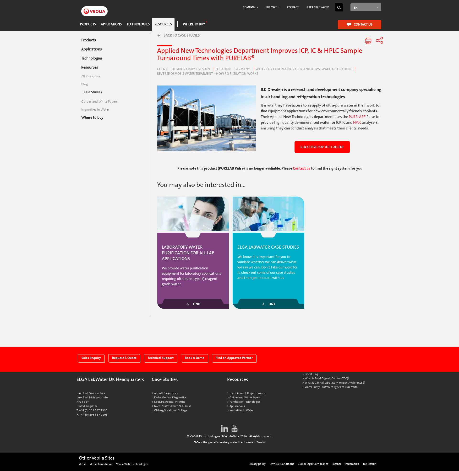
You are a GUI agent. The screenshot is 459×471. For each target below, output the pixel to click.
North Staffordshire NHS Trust (172, 406)
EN (355, 8)
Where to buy (194, 24)
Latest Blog (311, 374)
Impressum (369, 464)
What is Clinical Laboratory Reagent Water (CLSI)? (335, 383)
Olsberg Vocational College (170, 410)
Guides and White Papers (99, 101)
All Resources (90, 76)
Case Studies (93, 92)
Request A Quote (124, 358)
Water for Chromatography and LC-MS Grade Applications (304, 69)
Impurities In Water (95, 109)
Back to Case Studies (182, 35)
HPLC (357, 122)
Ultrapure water (317, 7)
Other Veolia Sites (97, 458)
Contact (293, 7)
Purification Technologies (245, 402)
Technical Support (161, 358)
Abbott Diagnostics (166, 393)
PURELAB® (357, 116)
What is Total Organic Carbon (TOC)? (327, 378)
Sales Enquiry (91, 358)
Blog (84, 84)
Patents (336, 464)
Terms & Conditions (281, 464)
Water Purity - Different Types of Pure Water (331, 387)
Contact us (363, 24)
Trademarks (351, 464)
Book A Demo (194, 358)
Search (339, 7)
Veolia (82, 464)
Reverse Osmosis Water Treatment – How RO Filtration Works (207, 74)
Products (88, 24)
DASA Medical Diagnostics (170, 398)
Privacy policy (257, 464)
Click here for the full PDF (322, 147)
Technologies (138, 24)
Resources (163, 24)
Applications (111, 24)
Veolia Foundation (101, 464)
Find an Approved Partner (234, 358)
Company (249, 7)
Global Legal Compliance (313, 464)
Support (272, 7)
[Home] (94, 8)
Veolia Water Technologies (132, 464)
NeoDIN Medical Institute (169, 402)
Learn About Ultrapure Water (247, 393)
